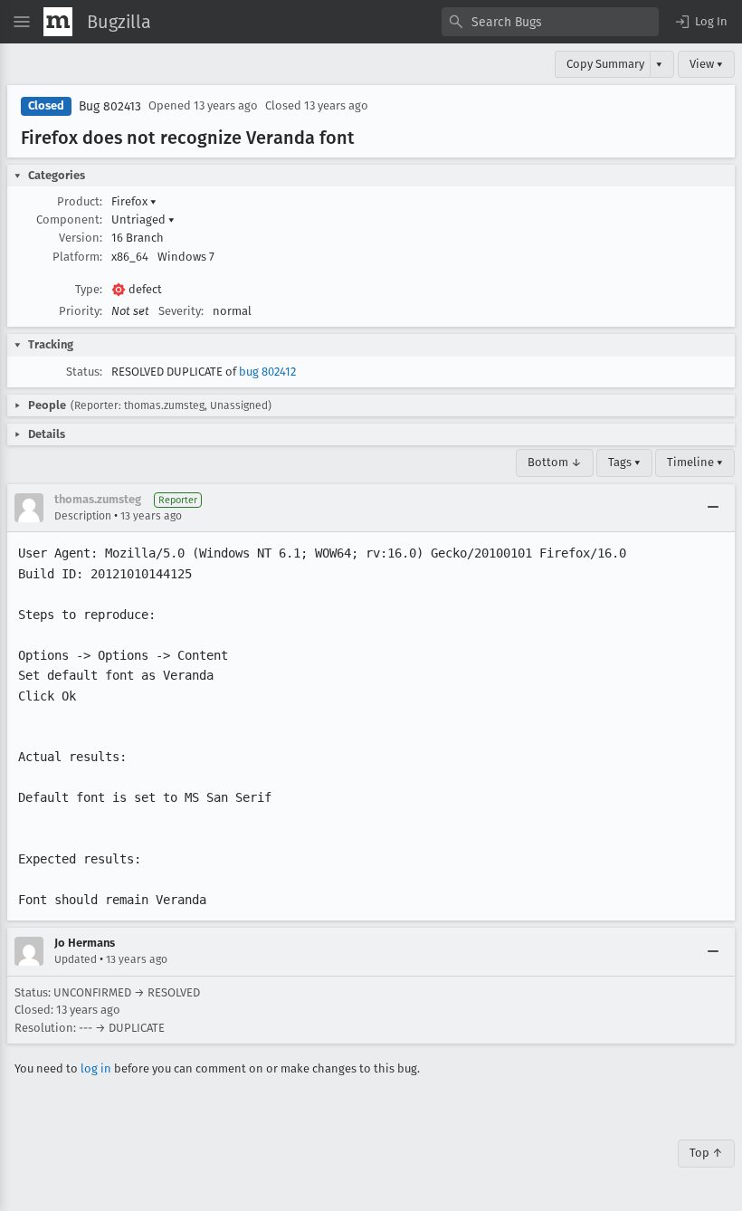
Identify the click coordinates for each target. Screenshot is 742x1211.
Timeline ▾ (695, 462)
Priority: (80, 311)
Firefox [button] (134, 201)
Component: (69, 219)
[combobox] (550, 21)
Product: (79, 201)
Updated (75, 959)
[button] (700, 21)
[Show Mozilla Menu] (57, 21)
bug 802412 (267, 371)
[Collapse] (713, 507)
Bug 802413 (110, 106)
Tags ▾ (624, 462)
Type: (88, 289)
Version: (80, 237)
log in (96, 1068)
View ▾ (706, 64)
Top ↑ (706, 1152)
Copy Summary (605, 64)
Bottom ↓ (555, 462)
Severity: (181, 311)
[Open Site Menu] (21, 21)
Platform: (77, 256)
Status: (84, 371)
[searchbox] (550, 21)
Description (82, 516)
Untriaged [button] (143, 219)
